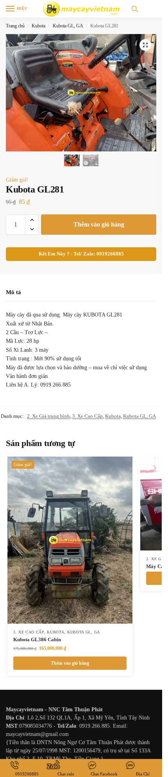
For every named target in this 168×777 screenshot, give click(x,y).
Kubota (38, 26)
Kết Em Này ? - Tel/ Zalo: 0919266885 (81, 254)
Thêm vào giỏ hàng (98, 224)
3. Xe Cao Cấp (87, 416)
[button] (145, 45)
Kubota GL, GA (68, 26)
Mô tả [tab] (13, 292)
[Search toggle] (135, 9)
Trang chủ (15, 26)
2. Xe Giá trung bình (48, 416)
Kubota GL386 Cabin (37, 639)
